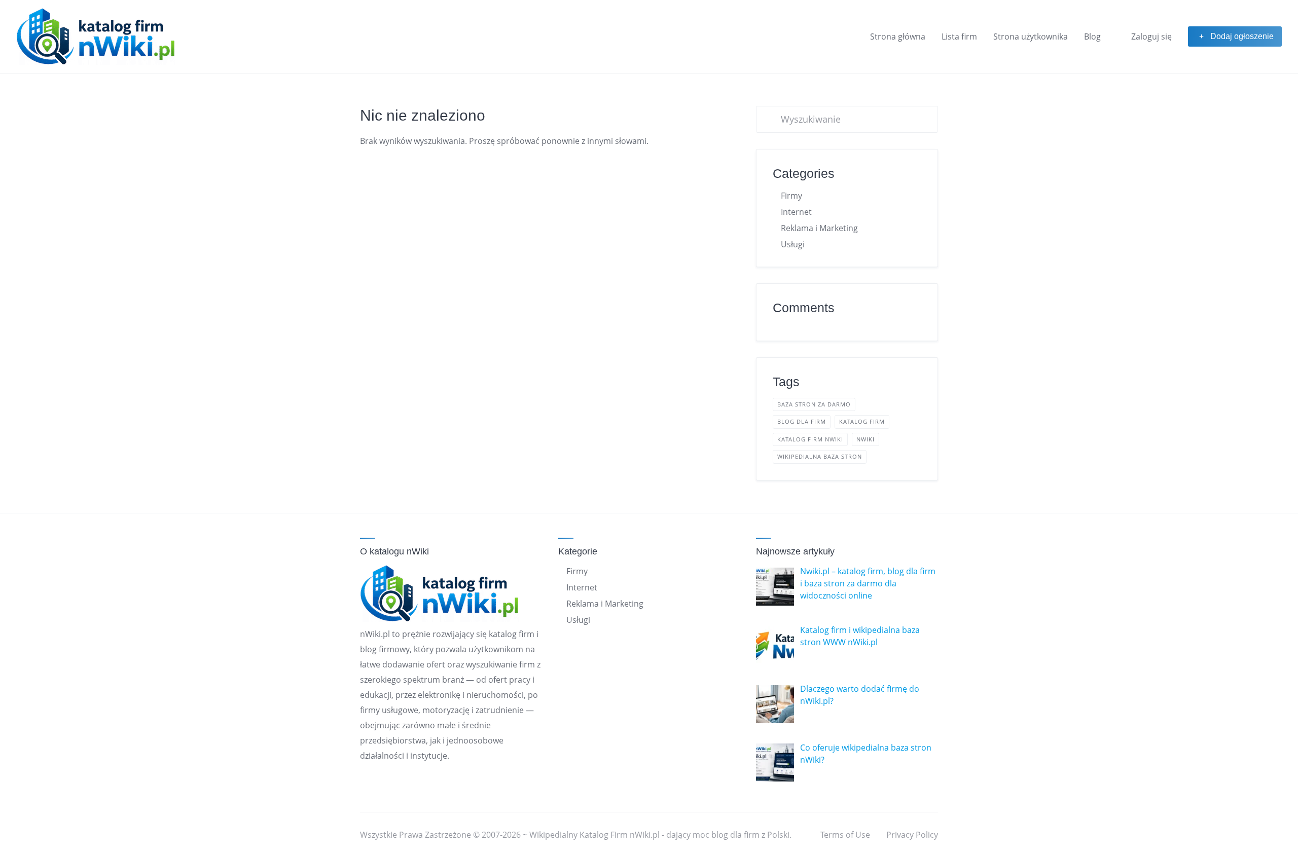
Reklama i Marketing (819, 228)
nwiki (865, 439)
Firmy (791, 195)
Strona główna (897, 36)
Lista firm (959, 36)
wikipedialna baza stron (819, 456)
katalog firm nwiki (810, 439)
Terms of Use (845, 834)
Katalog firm (862, 421)
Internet (796, 211)
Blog (1092, 36)
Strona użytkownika (1030, 36)
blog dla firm (801, 421)
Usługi (793, 244)
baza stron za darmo (814, 404)
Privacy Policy (912, 834)
